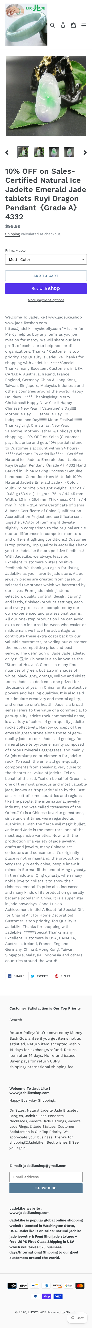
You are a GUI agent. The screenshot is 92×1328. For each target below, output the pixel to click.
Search (15, 1020)
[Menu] (84, 24)
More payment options (46, 300)
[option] (23, 152)
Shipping (12, 234)
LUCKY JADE (37, 1312)
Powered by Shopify (62, 1312)
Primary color (16, 250)
